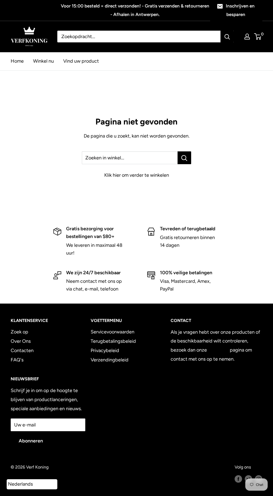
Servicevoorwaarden (112, 332)
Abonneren (31, 441)
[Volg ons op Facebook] (238, 479)
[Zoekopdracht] (227, 36)
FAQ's (17, 360)
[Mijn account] (247, 36)
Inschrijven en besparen (240, 10)
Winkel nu (43, 61)
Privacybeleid (105, 350)
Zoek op (19, 332)
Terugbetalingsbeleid (113, 341)
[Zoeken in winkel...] (184, 157)
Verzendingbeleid (110, 360)
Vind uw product (81, 61)
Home (17, 61)
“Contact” (218, 350)
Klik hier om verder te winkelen (136, 175)
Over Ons (21, 341)
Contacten (22, 350)
